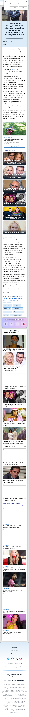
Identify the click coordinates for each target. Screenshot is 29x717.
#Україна (17, 305)
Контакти (14, 650)
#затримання (17, 308)
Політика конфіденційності (14, 667)
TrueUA (13, 69)
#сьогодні (7, 305)
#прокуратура (16, 315)
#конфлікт (7, 312)
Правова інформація (14, 663)
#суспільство (18, 312)
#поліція (7, 308)
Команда (14, 654)
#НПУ (6, 315)
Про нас (15, 647)
